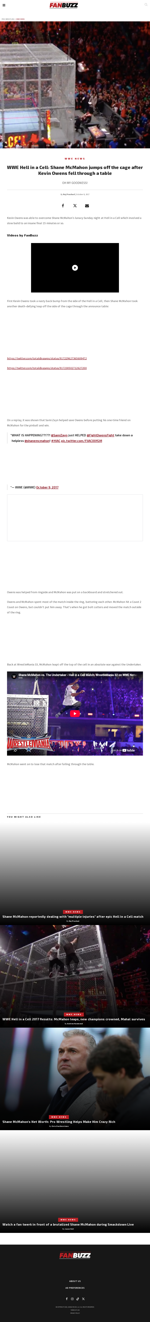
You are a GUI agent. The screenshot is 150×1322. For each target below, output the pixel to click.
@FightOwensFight (100, 435)
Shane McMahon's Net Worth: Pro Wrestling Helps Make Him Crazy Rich (58, 1121)
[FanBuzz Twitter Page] (83, 1298)
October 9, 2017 (47, 487)
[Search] (146, 4)
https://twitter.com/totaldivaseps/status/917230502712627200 (47, 368)
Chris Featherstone (60, 1126)
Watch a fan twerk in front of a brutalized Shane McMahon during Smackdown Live (68, 1224)
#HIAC (55, 440)
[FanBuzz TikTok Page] (78, 1298)
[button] (4, 5)
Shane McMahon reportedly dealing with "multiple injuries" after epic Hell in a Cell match (72, 916)
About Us (75, 1281)
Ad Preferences (75, 1287)
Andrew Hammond (75, 1023)
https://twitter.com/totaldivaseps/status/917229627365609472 (47, 358)
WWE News (20, 19)
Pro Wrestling (8, 19)
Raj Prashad (69, 194)
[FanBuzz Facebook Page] (66, 1298)
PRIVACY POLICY (75, 1313)
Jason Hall (69, 1229)
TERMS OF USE (75, 1310)
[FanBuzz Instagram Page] (72, 1298)
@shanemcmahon (37, 440)
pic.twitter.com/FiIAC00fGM (81, 440)
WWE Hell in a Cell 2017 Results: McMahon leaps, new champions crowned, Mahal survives (73, 1019)
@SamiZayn (59, 435)
